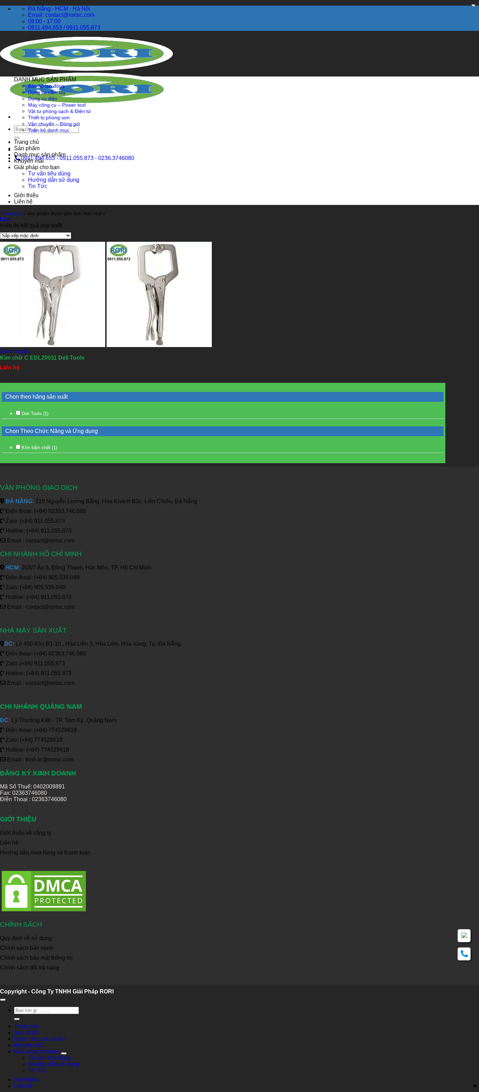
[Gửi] (17, 138)
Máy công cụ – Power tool (57, 105)
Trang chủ (26, 142)
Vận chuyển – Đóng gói (54, 124)
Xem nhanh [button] (14, 351)
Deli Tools (35, 413)
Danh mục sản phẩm (40, 155)
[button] (5, 219)
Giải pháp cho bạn (37, 167)
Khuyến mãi (29, 161)
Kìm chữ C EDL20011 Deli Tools (42, 358)
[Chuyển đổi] (64, 1053)
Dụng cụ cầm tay (47, 92)
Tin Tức (37, 186)
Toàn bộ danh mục (48, 130)
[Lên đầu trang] (3, 1000)
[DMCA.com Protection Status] (44, 911)
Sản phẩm (27, 148)
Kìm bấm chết (39, 447)
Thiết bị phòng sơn (49, 117)
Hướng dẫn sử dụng (53, 180)
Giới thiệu (26, 195)
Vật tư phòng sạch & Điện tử (59, 111)
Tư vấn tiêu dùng (49, 174)
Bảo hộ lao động (46, 86)
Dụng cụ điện (43, 98)
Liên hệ (23, 202)
